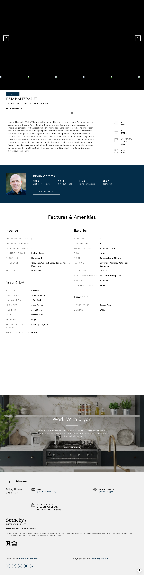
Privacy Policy (100, 558)
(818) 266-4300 (65, 184)
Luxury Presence (28, 558)
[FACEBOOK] (8, 566)
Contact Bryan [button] (72, 448)
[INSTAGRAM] (14, 566)
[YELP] (32, 566)
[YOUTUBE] (26, 566)
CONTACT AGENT (46, 191)
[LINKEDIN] (20, 566)
